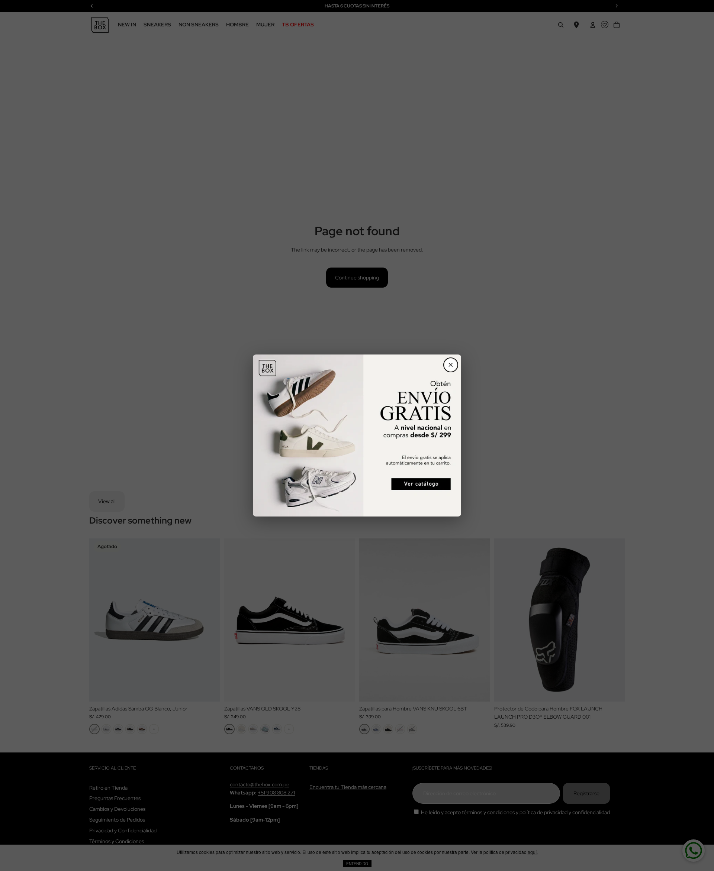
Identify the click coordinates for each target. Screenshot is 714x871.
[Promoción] (357, 435)
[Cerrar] (451, 365)
